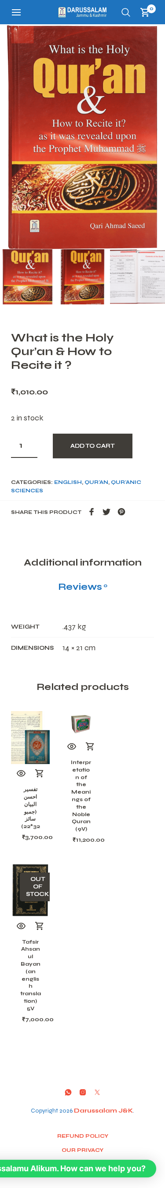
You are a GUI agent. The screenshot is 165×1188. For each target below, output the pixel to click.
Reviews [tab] (82, 586)
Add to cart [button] (40, 773)
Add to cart (92, 446)
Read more (40, 926)
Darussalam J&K (103, 1110)
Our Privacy (82, 1150)
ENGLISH (68, 482)
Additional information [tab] (83, 562)
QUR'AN (96, 482)
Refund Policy (82, 1136)
